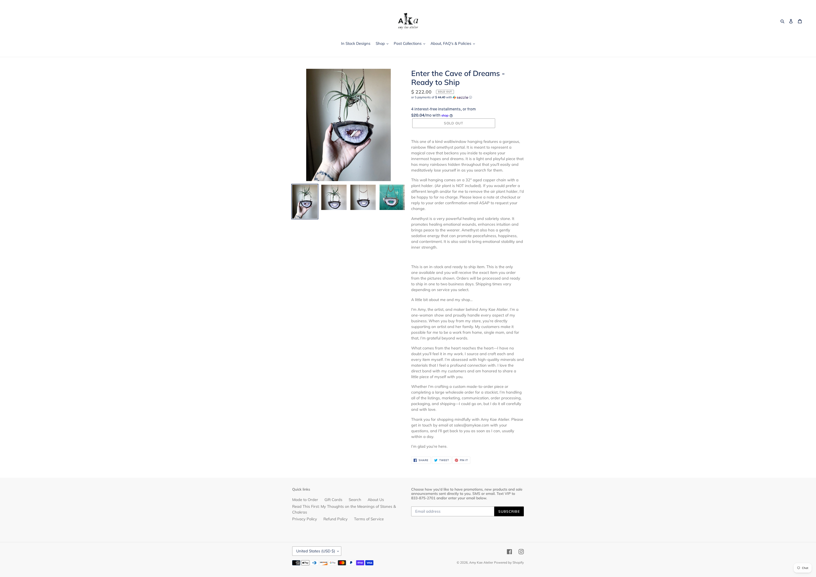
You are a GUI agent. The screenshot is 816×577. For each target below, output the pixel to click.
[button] (441, 97)
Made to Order (305, 499)
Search (355, 499)
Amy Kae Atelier (481, 562)
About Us (376, 499)
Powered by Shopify (509, 562)
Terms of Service (369, 518)
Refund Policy (335, 518)
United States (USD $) (315, 551)
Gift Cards (333, 499)
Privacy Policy (304, 518)
